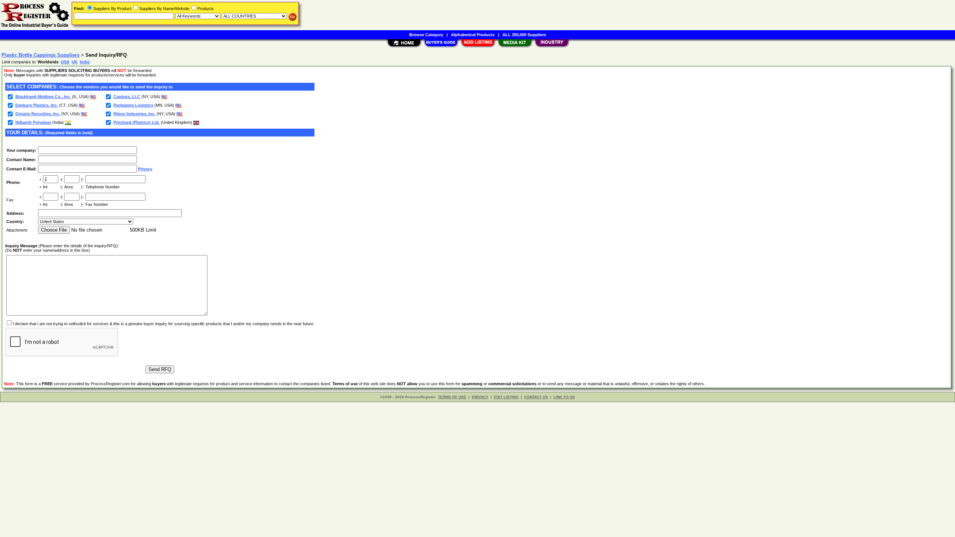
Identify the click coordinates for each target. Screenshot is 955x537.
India (85, 62)
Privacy (145, 169)
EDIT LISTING (506, 397)
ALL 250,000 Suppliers (524, 34)
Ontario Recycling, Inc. (37, 114)
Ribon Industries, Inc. (134, 114)
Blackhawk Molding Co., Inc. (43, 96)
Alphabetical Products (473, 34)
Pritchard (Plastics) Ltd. (136, 122)
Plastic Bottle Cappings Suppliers (40, 55)
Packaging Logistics (133, 105)
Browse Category (426, 34)
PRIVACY (480, 397)
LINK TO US (564, 397)
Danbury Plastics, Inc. (36, 105)
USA (65, 62)
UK (75, 62)
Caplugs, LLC (126, 96)
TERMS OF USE (452, 397)
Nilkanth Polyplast (33, 122)
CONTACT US (536, 397)
